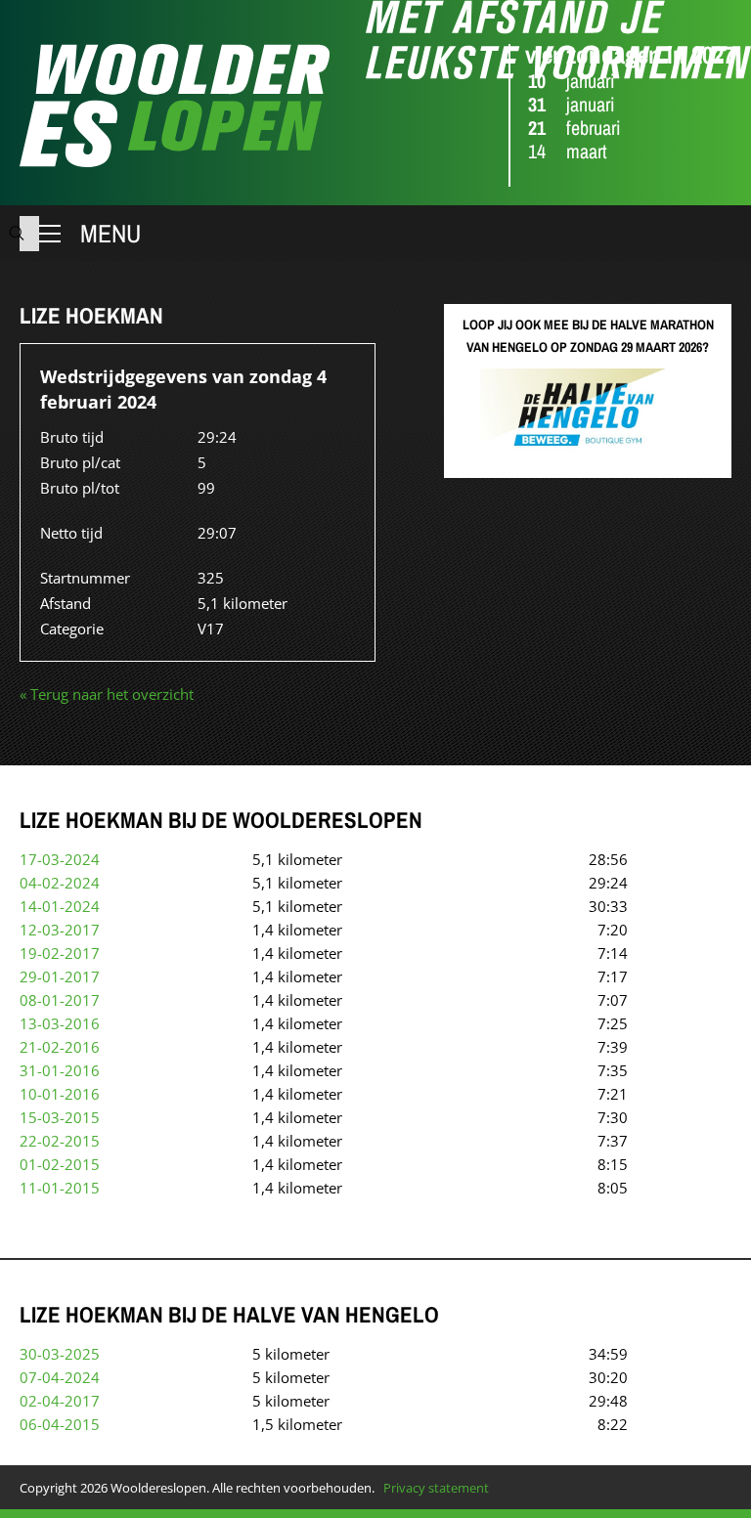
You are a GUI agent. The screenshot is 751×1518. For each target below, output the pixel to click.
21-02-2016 (60, 1047)
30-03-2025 (60, 1354)
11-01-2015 (60, 1187)
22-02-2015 (60, 1140)
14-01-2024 (60, 906)
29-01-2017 (60, 976)
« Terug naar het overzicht (107, 694)
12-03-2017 (60, 929)
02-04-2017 (60, 1400)
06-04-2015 (60, 1424)
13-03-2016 (60, 1023)
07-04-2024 (60, 1377)
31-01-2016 (60, 1070)
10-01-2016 (60, 1094)
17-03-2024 (60, 859)
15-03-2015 (60, 1117)
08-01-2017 (60, 1000)
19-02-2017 (60, 953)
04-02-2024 (60, 882)
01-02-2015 (60, 1164)
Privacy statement (436, 1487)
